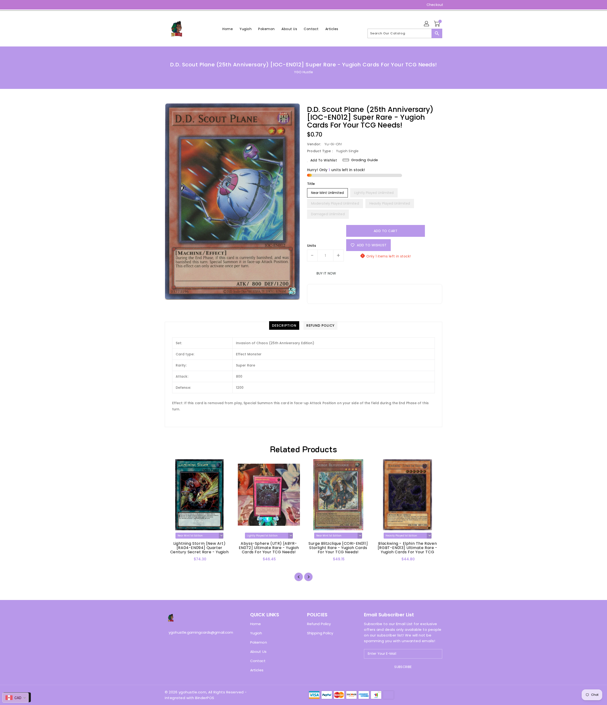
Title (311, 183)
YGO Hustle (303, 72)
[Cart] (437, 24)
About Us (258, 651)
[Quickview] (172, 561)
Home (255, 623)
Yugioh (256, 633)
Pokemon (258, 642)
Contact (258, 660)
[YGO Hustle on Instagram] (167, 4)
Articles (256, 670)
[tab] (284, 325)
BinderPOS (204, 697)
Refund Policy (319, 623)
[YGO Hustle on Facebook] (158, 4)
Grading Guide (364, 160)
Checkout (435, 4)
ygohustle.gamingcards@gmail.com (198, 632)
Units (311, 245)
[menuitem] (228, 29)
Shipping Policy (320, 633)
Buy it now (326, 273)
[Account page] (427, 24)
